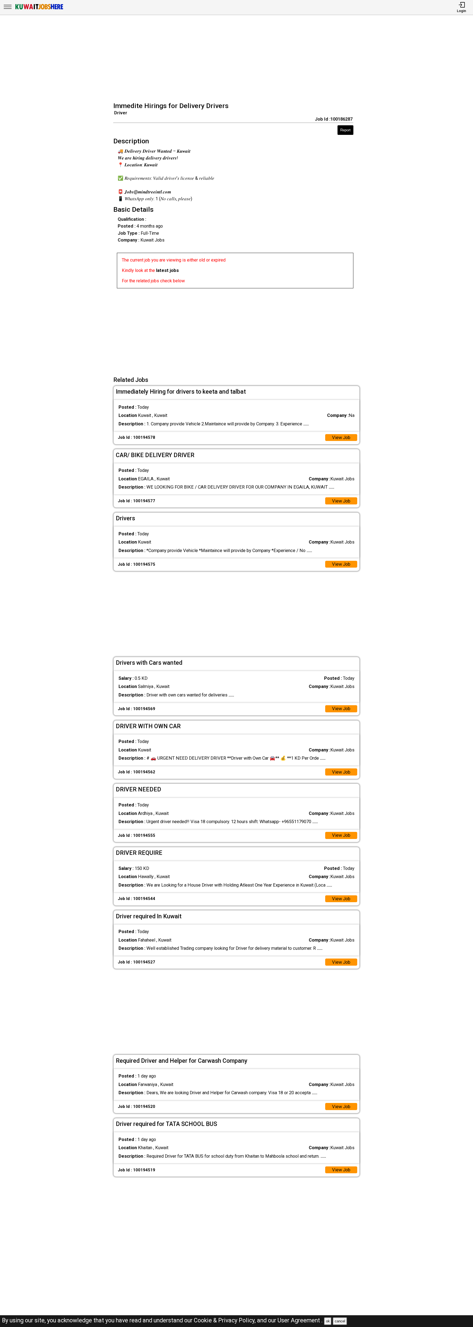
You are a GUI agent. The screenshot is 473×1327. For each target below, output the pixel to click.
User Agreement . (300, 1320)
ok (328, 1321)
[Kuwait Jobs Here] (39, 9)
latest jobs (167, 270)
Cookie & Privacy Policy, (225, 1320)
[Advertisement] (238, 59)
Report (345, 130)
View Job (341, 437)
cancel (340, 1321)
